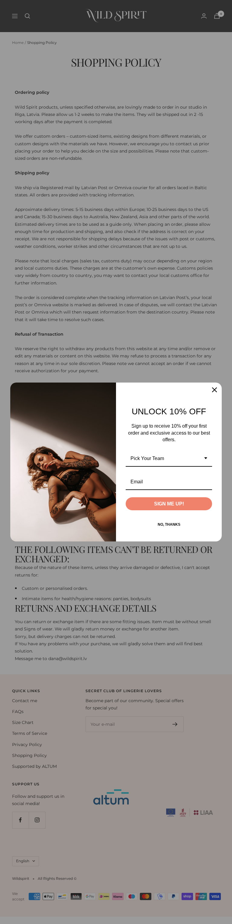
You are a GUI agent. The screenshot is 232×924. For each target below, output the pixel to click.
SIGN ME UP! (169, 503)
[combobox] (169, 459)
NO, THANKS (169, 524)
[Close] (214, 390)
